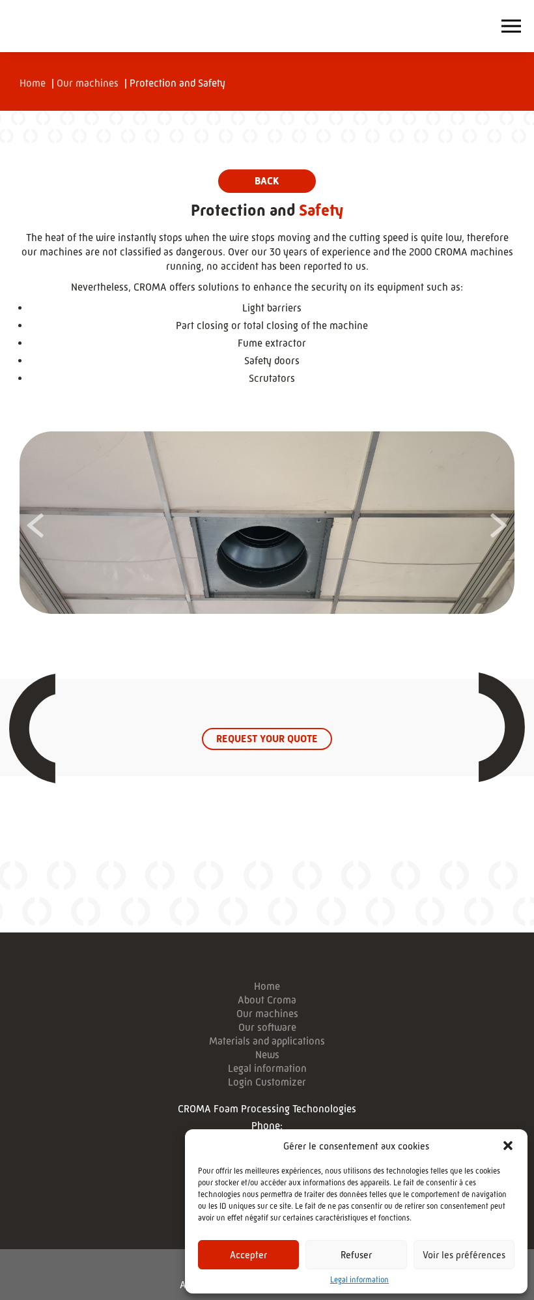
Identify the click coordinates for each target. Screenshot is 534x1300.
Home (33, 83)
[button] (507, 1145)
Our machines (88, 83)
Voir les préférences (464, 1254)
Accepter (248, 1254)
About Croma (267, 1000)
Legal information (359, 1280)
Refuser (356, 1254)
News (267, 1055)
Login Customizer (267, 1082)
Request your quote (267, 738)
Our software (267, 1027)
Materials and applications (267, 1041)
